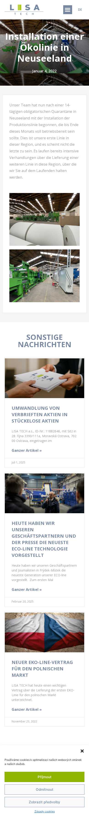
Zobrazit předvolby (44, 802)
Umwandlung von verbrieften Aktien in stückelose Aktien (40, 414)
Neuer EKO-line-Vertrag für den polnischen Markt (42, 668)
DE (80, 9)
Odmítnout (44, 789)
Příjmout (45, 777)
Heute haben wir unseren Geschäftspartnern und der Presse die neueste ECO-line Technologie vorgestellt (44, 539)
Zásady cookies (44, 811)
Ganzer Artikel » (27, 450)
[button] (82, 751)
